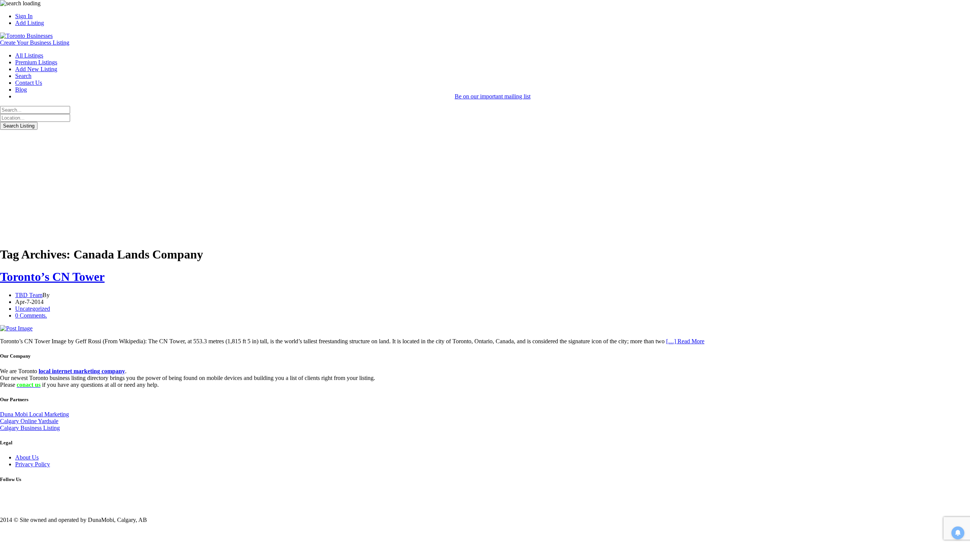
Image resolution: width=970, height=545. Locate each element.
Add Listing (29, 23)
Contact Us (28, 82)
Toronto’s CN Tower (52, 276)
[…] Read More (685, 341)
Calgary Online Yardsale (29, 421)
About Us (27, 457)
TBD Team (28, 295)
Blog (21, 89)
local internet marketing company (82, 371)
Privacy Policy (32, 464)
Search (23, 76)
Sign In (24, 16)
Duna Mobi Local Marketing (34, 414)
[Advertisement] (485, 187)
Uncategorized (32, 308)
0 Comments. (31, 315)
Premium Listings (36, 62)
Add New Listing (36, 69)
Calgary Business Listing (30, 428)
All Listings (29, 55)
